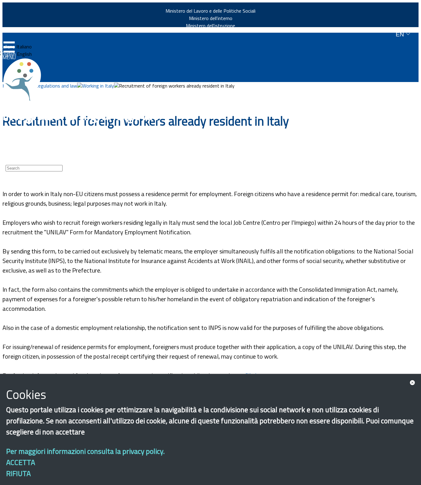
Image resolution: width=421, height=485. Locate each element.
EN (401, 34)
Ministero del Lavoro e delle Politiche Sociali (210, 10)
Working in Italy (98, 85)
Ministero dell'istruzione (210, 25)
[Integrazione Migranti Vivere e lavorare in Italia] (24, 79)
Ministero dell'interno (210, 18)
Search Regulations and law (48, 85)
